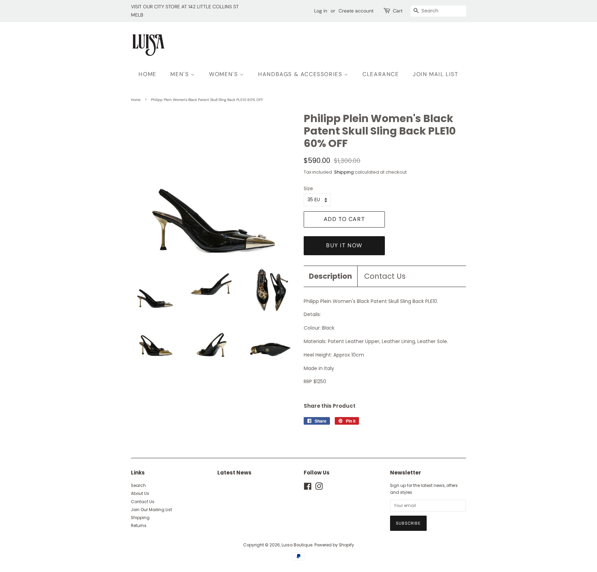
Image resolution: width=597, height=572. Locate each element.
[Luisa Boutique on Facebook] (308, 488)
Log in (320, 11)
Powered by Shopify (334, 545)
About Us (140, 493)
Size (308, 188)
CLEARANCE (380, 74)
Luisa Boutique (297, 545)
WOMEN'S (224, 74)
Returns (138, 525)
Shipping (344, 172)
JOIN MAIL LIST (435, 74)
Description (330, 276)
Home (136, 100)
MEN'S (180, 74)
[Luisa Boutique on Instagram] (319, 488)
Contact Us (385, 276)
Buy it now (344, 245)
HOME (147, 74)
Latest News (234, 472)
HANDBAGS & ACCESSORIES (301, 74)
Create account (356, 11)
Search (138, 485)
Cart (397, 11)
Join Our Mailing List (151, 510)
